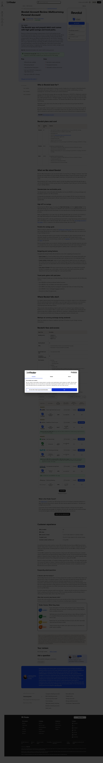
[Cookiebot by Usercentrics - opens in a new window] (72, 372)
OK (64, 389)
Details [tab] (51, 376)
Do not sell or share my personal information (38, 389)
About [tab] (69, 376)
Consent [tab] (33, 376)
